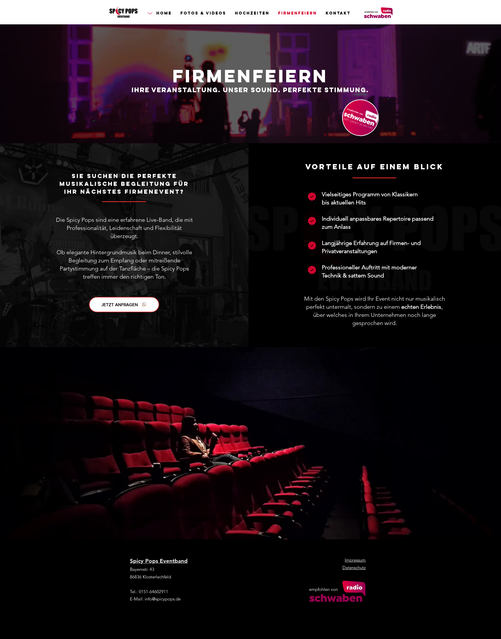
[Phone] (311, 196)
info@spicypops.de (163, 599)
